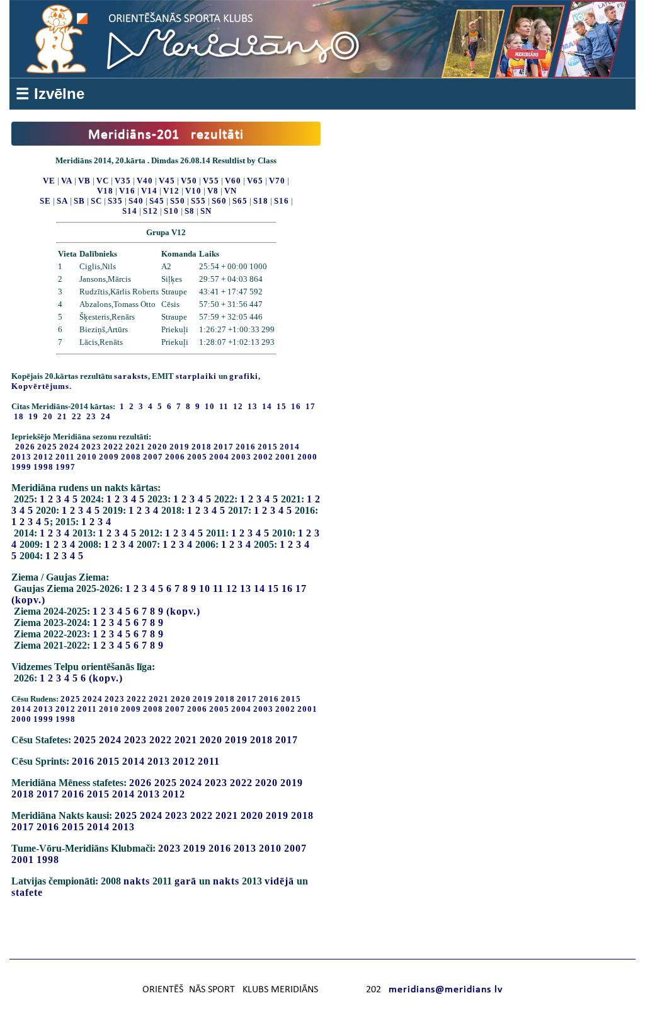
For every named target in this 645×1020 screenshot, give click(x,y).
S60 (219, 201)
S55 (198, 201)
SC (96, 201)
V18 (105, 190)
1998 (43, 467)
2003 (241, 456)
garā (185, 881)
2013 (21, 456)
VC (102, 180)
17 (301, 588)
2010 (87, 456)
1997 (65, 467)
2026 (25, 446)
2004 (219, 456)
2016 (246, 446)
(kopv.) (28, 599)
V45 (167, 180)
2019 (179, 446)
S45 (156, 201)
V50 (189, 180)
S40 (136, 201)
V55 (211, 180)
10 (204, 588)
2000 (307, 456)
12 (231, 588)
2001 (285, 456)
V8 (213, 190)
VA (66, 180)
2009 (109, 456)
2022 (113, 446)
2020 (157, 446)
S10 (171, 211)
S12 (150, 211)
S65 (240, 201)
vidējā (279, 881)
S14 (129, 211)
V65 (255, 180)
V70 (277, 180)
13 (245, 588)
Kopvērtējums (40, 386)
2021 (135, 446)
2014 (290, 446)
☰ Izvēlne (50, 93)
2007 (153, 456)
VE (49, 180)
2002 (263, 456)
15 (273, 588)
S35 (115, 201)
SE (45, 201)
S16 (281, 201)
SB (79, 201)
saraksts (131, 376)
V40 (145, 180)
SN (206, 211)
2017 (224, 446)
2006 (175, 456)
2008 (131, 456)
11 (218, 588)
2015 (268, 446)
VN (230, 190)
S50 (177, 201)
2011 (65, 456)
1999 (21, 467)
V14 (149, 190)
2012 (43, 456)
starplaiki (196, 376)
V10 (193, 190)
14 (259, 588)
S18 (260, 201)
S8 (190, 211)
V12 (171, 190)
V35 (123, 180)
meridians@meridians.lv (446, 990)
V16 (127, 190)
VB (84, 180)
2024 (69, 446)
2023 (91, 446)
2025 (47, 446)
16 (287, 588)
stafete (27, 892)
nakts (136, 881)
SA (62, 201)
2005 (197, 456)
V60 (233, 180)
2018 (201, 446)
